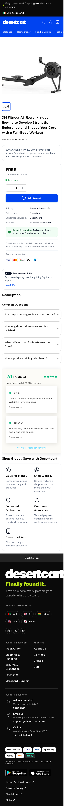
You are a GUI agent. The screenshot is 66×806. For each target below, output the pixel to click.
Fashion (60, 31)
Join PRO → (11, 285)
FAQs (10, 800)
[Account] (50, 22)
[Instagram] (8, 631)
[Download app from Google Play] (16, 773)
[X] (16, 631)
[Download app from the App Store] (40, 773)
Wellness (7, 31)
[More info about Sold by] (48, 208)
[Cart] (57, 22)
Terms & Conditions (19, 782)
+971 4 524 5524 (22, 734)
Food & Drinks (43, 31)
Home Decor (24, 31)
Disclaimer (13, 794)
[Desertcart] (14, 22)
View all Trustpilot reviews (32, 447)
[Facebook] (23, 631)
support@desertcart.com (29, 721)
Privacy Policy (16, 788)
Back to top (32, 557)
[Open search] (43, 22)
